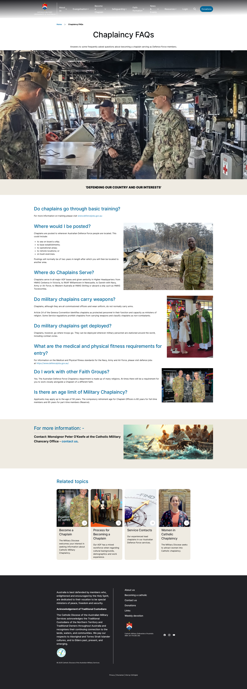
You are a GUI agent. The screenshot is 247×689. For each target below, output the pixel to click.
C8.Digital (134, 675)
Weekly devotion (134, 615)
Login (185, 9)
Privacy (112, 675)
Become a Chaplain (99, 9)
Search (194, 9)
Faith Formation (137, 9)
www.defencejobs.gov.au (90, 215)
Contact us (131, 600)
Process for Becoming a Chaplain (101, 534)
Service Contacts (139, 530)
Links (127, 610)
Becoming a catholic (136, 595)
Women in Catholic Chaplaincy (169, 534)
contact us (70, 441)
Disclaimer (120, 675)
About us (62, 9)
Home (59, 24)
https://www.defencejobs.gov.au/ (53, 363)
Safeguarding (118, 9)
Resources (170, 9)
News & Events (153, 9)
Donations (206, 9)
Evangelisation (80, 9)
